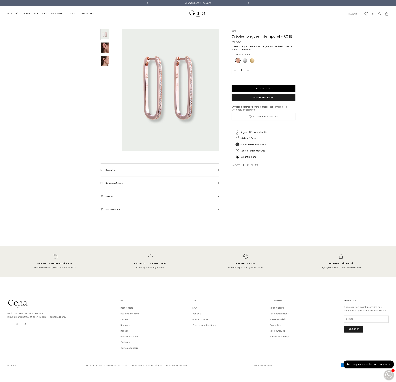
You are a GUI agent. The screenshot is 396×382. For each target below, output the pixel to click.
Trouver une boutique (204, 325)
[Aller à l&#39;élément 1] (105, 34)
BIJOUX (27, 13)
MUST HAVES (56, 13)
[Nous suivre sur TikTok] (25, 324)
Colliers (124, 319)
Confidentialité (137, 365)
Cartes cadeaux (129, 348)
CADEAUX (71, 13)
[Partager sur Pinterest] (252, 165)
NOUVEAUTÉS (13, 13)
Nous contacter (200, 319)
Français (353, 14)
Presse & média (278, 319)
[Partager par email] (256, 165)
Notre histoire (277, 307)
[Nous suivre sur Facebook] (9, 324)
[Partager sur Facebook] (243, 165)
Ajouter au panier (263, 88)
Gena (234, 31)
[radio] (238, 60)
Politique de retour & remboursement (103, 365)
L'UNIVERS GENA (87, 13)
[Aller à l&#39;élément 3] (105, 60)
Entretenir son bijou (280, 336)
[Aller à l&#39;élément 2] (105, 47)
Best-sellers (127, 307)
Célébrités (275, 325)
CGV (125, 365)
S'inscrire (354, 329)
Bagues (124, 330)
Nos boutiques (277, 330)
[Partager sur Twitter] (248, 165)
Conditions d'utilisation (176, 365)
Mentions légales (154, 365)
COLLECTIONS (40, 13)
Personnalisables (129, 336)
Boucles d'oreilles (130, 313)
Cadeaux (125, 342)
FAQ (194, 307)
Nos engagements (280, 313)
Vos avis (196, 313)
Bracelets (126, 325)
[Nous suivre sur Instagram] (17, 324)
